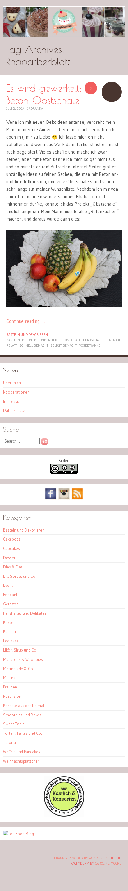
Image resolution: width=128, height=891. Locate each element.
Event (8, 585)
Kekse (8, 622)
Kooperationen (16, 392)
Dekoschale (92, 340)
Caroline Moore (108, 863)
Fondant (10, 594)
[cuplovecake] (64, 21)
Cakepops (12, 539)
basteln (13, 340)
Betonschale (70, 340)
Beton (27, 340)
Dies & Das (13, 566)
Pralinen (10, 686)
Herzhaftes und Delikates (24, 613)
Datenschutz (14, 410)
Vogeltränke (89, 345)
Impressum (13, 401)
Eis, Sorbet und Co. (19, 576)
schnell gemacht (33, 345)
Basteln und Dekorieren (27, 334)
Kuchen (9, 631)
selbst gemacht (63, 345)
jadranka (35, 108)
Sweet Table (14, 723)
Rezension (12, 696)
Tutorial (10, 742)
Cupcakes (11, 548)
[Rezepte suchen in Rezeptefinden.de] (19, 833)
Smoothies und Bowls (22, 714)
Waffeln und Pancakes (21, 751)
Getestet (10, 603)
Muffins (9, 677)
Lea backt (11, 640)
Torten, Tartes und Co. (22, 733)
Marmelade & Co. (18, 668)
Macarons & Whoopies (23, 659)
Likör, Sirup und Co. (20, 650)
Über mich (12, 382)
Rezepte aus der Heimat (23, 705)
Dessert (10, 557)
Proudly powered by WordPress (81, 858)
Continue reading (26, 321)
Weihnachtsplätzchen (21, 761)
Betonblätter (45, 340)
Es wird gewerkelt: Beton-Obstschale (44, 94)
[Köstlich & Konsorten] (64, 815)
